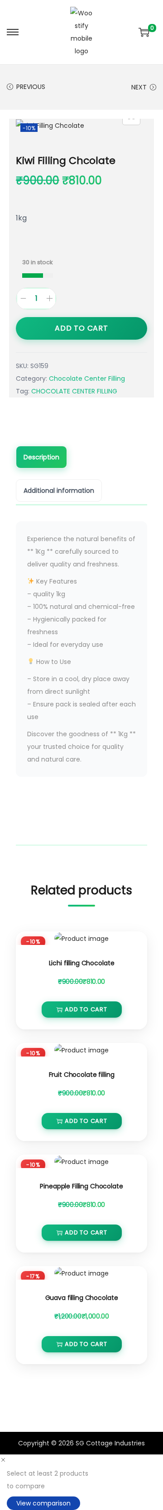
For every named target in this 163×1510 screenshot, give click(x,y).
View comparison (43, 1503)
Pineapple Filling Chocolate (81, 1186)
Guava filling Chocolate (81, 1297)
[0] (144, 32)
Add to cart (81, 328)
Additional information (59, 490)
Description (41, 457)
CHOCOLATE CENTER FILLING (74, 391)
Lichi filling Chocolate (82, 963)
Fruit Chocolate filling (82, 1074)
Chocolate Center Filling (87, 378)
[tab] (81, 458)
